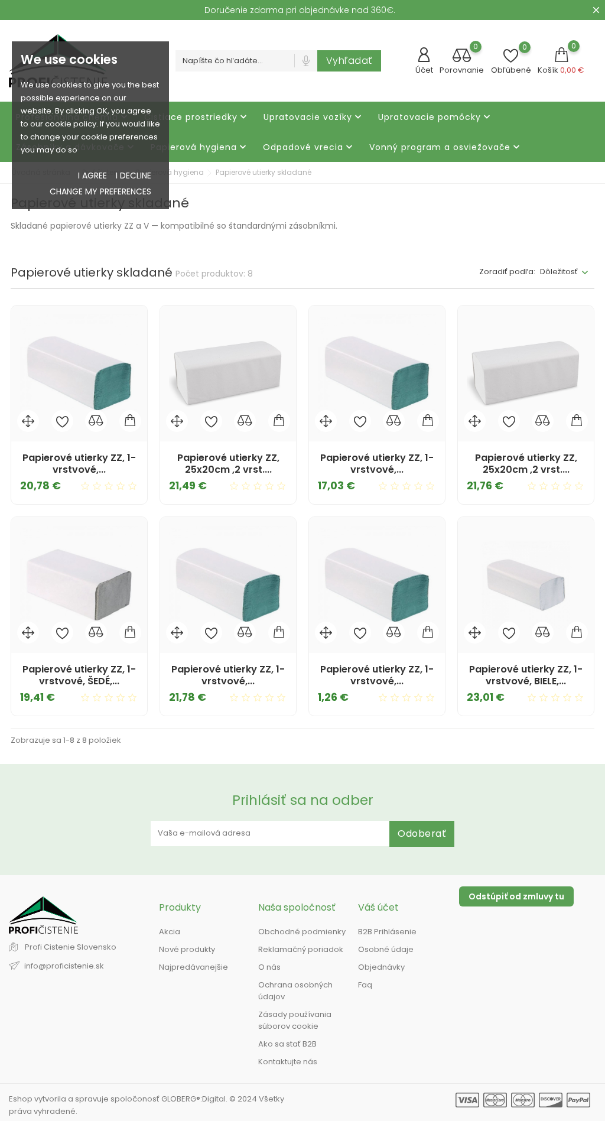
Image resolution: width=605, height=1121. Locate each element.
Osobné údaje (386, 949)
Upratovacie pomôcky (435, 117)
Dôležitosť (559, 271)
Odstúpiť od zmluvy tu (516, 896)
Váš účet (378, 907)
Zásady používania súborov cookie (294, 1020)
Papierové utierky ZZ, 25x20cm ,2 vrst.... (228, 463)
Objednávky (381, 967)
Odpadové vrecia (309, 147)
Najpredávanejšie (193, 967)
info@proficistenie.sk (64, 965)
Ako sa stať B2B (287, 1043)
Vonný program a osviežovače (445, 147)
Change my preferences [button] (100, 191)
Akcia (169, 931)
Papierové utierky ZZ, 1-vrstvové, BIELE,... (526, 675)
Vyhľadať (349, 60)
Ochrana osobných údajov (295, 990)
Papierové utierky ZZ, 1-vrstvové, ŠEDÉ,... (79, 675)
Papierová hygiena (200, 147)
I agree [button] (92, 175)
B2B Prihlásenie (387, 931)
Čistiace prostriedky (196, 117)
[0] (462, 56)
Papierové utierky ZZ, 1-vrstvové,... (79, 463)
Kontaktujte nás (287, 1061)
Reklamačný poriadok (300, 949)
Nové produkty (187, 949)
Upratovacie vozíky (314, 117)
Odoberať (422, 833)
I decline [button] (133, 175)
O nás (269, 967)
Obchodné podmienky (302, 931)
